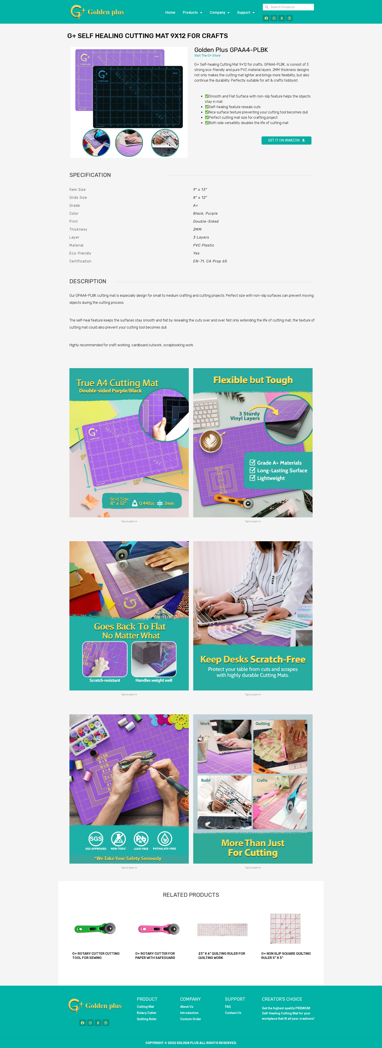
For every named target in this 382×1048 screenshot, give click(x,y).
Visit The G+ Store (207, 55)
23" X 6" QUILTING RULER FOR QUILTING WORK (221, 956)
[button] (286, 140)
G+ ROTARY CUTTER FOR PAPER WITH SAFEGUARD (155, 956)
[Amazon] (281, 18)
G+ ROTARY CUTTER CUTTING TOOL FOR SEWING (96, 956)
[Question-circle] (289, 18)
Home (170, 12)
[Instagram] (274, 18)
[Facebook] (266, 18)
